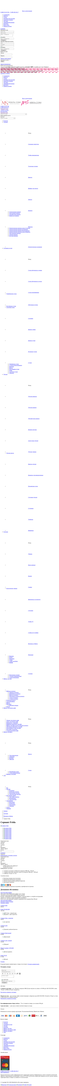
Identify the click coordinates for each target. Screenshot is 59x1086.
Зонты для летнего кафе (12, 721)
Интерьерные (12, 798)
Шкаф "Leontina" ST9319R (7, 948)
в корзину (3, 852)
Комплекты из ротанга (14, 693)
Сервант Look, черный (6, 940)
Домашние (11, 756)
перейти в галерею (5, 73)
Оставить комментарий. (33, 964)
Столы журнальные (14, 677)
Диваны (30, 554)
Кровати (30, 210)
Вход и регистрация (27, 11)
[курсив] (5, 974)
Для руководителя (13, 755)
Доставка (5, 21)
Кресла (11, 368)
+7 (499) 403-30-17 (13, 12)
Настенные (12, 802)
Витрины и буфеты (33, 643)
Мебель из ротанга (10, 691)
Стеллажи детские (32, 497)
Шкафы (11, 662)
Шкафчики (31, 530)
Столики (30, 673)
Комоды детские (32, 464)
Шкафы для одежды (33, 188)
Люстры (8, 789)
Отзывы (11, 901)
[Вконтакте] (4, 1084)
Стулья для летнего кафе (12, 730)
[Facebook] (19, 1084)
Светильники (9, 800)
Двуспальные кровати (14, 213)
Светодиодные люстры (15, 794)
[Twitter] (4, 885)
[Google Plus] (10, 885)
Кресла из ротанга (13, 695)
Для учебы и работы (14, 797)
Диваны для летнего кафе (12, 720)
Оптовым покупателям (9, 18)
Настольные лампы (11, 795)
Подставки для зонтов (11, 729)
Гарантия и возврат (8, 19)
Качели (8, 706)
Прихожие (11, 658)
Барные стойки (32, 329)
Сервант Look (4, 925)
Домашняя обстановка (8, 22)
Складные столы (10, 307)
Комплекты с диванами (12, 723)
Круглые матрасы (13, 235)
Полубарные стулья (11, 306)
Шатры (8, 702)
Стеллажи (30, 610)
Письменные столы (33, 486)
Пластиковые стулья (14, 369)
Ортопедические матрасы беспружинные (19, 230)
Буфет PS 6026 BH (5, 909)
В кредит (5, 120)
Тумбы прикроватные (33, 155)
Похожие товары (5, 901)
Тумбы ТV (30, 621)
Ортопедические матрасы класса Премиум (19, 232)
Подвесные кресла (10, 700)
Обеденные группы (33, 304)
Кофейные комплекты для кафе (14, 724)
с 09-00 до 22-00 (4, 110)
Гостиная (5, 531)
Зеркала (30, 199)
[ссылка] (17, 974)
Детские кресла (10, 453)
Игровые (11, 758)
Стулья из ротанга (13, 699)
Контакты (5, 23)
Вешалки (11, 656)
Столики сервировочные (15, 676)
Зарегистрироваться (5, 64)
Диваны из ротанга (14, 692)
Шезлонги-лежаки (13, 705)
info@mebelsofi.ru (5, 1072)
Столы (29, 770)
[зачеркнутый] (10, 974)
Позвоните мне (4, 108)
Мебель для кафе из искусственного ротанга (17, 725)
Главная (5, 811)
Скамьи (30, 587)
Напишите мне (4, 112)
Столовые (30, 318)
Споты (8, 807)
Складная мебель (10, 701)
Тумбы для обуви (13, 661)
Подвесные (12, 803)
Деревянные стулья (14, 364)
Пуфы (10, 370)
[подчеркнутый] (7, 974)
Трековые (11, 806)
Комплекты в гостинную (34, 599)
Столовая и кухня (7, 248)
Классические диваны (11, 588)
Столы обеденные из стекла (35, 281)
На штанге (11, 790)
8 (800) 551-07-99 (5, 12)
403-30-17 (5, 107)
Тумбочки (30, 519)
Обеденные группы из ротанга (16, 696)
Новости (5, 16)
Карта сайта (6, 25)
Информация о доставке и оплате (9, 855)
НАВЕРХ (3, 28)
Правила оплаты (7, 26)
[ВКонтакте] (2, 885)
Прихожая (30, 654)
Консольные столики (14, 675)
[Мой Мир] (8, 885)
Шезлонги (8, 704)
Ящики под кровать (14, 215)
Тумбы (11, 660)
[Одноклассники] (6, 885)
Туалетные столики (33, 166)
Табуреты (11, 373)
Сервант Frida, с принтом (7, 918)
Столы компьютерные (14, 773)
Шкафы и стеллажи (11, 774)
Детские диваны (32, 451)
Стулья (30, 362)
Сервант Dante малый (6, 933)
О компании (6, 14)
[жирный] (3, 974)
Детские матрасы (13, 234)
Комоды (30, 177)
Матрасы (30, 226)
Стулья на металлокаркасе (15, 365)
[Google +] (29, 1084)
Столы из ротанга (13, 697)
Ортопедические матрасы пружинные (18, 229)
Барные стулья (31, 340)
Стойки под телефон (33, 632)
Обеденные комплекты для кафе (14, 726)
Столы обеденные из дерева (35, 270)
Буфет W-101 (4, 955)
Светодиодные (12, 799)
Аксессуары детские (33, 440)
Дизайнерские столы (11, 293)
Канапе (30, 576)
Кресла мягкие (31, 565)
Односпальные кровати (15, 211)
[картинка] (20, 974)
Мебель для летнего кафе (9, 708)
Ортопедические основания (35, 247)
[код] (15, 974)
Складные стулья (13, 371)
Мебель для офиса (7, 732)
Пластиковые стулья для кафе (13, 728)
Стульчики (30, 508)
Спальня (5, 122)
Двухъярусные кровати (15, 214)
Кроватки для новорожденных (35, 475)
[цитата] (12, 974)
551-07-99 (5, 106)
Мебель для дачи (7, 678)
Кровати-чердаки (32, 429)
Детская (5, 374)
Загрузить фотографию (6, 892)
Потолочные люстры (14, 793)
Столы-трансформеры (33, 292)
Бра (7, 787)
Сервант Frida (4, 905)
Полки (10, 657)
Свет (4, 775)
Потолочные (12, 804)
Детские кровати (32, 407)
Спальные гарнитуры (33, 144)
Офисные (11, 759)
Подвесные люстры (14, 791)
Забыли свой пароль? (6, 58)
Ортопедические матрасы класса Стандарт (19, 228)
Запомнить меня (5, 60)
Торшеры (8, 808)
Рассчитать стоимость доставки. (8, 992)
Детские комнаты (32, 396)
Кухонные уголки (32, 351)
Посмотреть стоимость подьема (8, 998)
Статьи (5, 17)
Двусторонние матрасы (15, 233)
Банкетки (11, 366)
